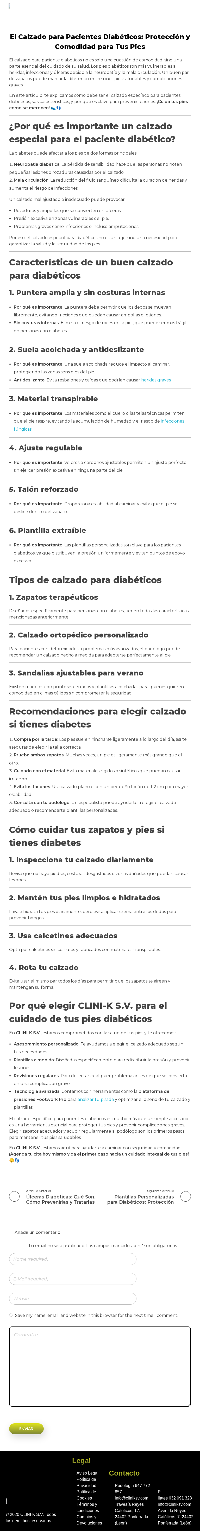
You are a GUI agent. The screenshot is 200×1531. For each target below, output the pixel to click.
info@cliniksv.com (131, 1498)
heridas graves (156, 380)
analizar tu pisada (96, 1099)
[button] (187, 7)
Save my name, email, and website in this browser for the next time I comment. (96, 1315)
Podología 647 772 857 (132, 1488)
